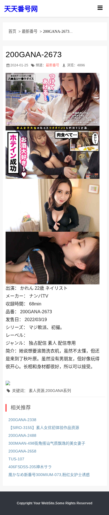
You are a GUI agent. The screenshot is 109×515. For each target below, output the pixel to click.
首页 (12, 31)
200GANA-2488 (22, 435)
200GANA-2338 (22, 419)
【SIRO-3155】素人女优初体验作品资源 (43, 427)
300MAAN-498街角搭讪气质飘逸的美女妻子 (46, 443)
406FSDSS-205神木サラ (30, 467)
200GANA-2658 (22, 451)
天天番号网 (21, 9)
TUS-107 (16, 459)
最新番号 (29, 31)
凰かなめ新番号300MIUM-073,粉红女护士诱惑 (49, 474)
